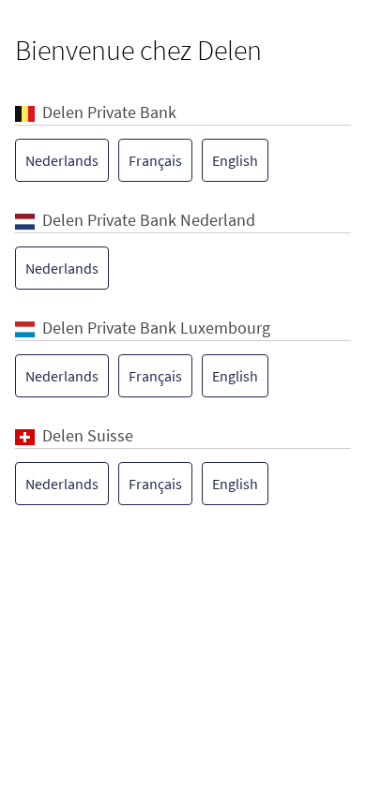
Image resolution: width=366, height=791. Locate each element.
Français (155, 160)
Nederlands (62, 160)
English (235, 160)
